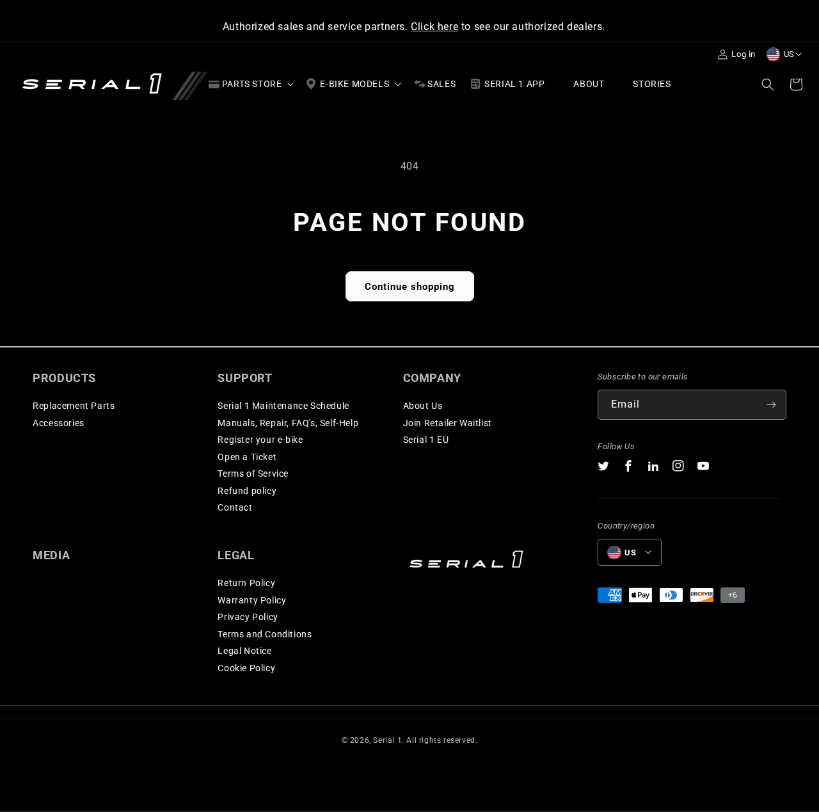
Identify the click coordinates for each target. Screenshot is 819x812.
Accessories (58, 423)
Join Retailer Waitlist (447, 423)
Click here (434, 26)
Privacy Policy (248, 617)
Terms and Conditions (265, 634)
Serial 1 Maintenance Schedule (283, 406)
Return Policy (246, 583)
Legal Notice (244, 651)
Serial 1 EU (426, 439)
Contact (235, 507)
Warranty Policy (252, 600)
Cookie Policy (246, 668)
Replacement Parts (74, 406)
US (789, 54)
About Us (423, 406)
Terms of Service (253, 473)
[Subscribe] (772, 405)
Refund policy (247, 491)
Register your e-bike (260, 439)
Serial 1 (387, 740)
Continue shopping (410, 286)
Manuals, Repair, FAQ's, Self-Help (288, 423)
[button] (250, 83)
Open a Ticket (247, 457)
